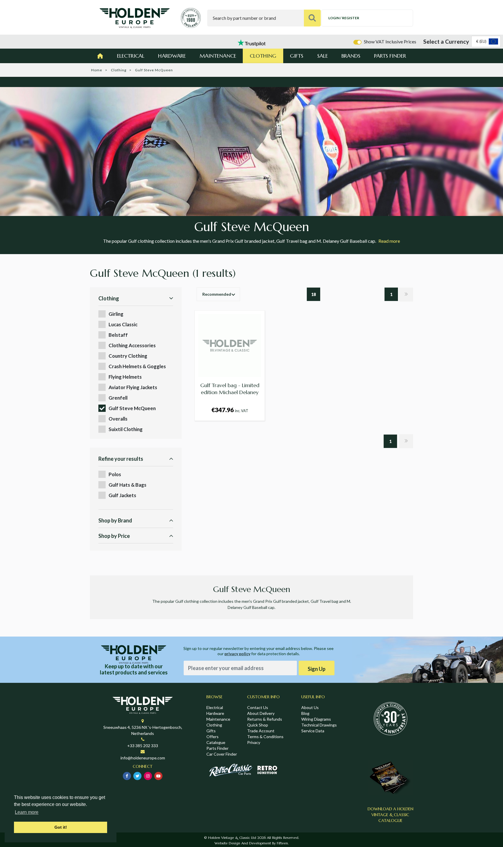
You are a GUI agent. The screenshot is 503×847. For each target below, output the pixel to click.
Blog (305, 713)
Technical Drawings (319, 724)
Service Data (312, 730)
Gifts (296, 55)
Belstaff (118, 335)
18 (313, 294)
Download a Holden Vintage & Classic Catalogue (390, 814)
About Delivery (260, 713)
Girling (116, 314)
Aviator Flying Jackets (133, 387)
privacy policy (237, 653)
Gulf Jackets (122, 495)
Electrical (130, 55)
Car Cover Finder (221, 754)
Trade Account (260, 730)
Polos (115, 474)
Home (96, 70)
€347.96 (229, 409)
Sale (322, 55)
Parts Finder (390, 55)
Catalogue (215, 742)
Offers (212, 736)
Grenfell (118, 398)
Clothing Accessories (132, 345)
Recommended (216, 294)
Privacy (253, 742)
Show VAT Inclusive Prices (390, 41)
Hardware (172, 55)
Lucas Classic (123, 324)
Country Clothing (128, 356)
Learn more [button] (26, 812)
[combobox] (486, 41)
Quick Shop (257, 724)
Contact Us (257, 707)
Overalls (118, 419)
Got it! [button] (60, 827)
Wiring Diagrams (316, 719)
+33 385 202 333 (142, 745)
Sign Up (316, 669)
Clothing (263, 55)
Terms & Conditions (265, 736)
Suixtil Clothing (126, 429)
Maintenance (218, 55)
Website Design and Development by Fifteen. (251, 843)
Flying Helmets (125, 377)
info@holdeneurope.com (143, 757)
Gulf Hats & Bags (127, 485)
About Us (310, 707)
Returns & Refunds (264, 719)
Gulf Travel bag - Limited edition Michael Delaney (229, 389)
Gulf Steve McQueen (132, 408)
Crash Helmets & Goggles (137, 366)
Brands (350, 55)
